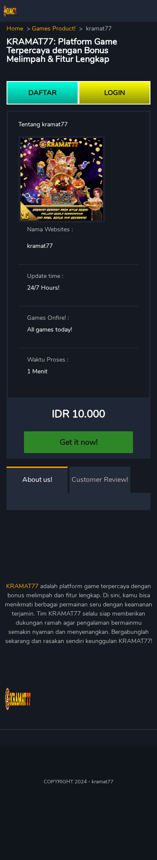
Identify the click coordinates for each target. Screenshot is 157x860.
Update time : (45, 276)
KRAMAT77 (22, 586)
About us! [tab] (37, 479)
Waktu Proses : (47, 360)
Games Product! (53, 28)
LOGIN (114, 93)
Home (15, 28)
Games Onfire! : (48, 318)
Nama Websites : (50, 229)
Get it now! (79, 442)
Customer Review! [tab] (100, 479)
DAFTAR (42, 93)
